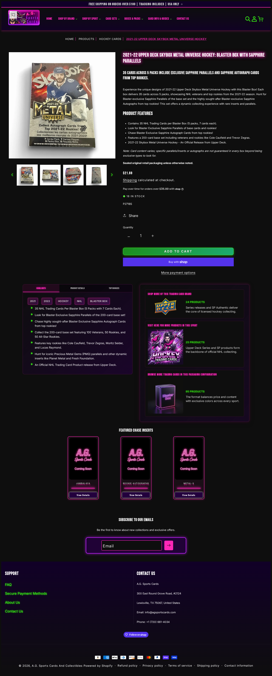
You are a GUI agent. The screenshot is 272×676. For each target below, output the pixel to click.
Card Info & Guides (158, 19)
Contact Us (14, 611)
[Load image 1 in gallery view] (27, 175)
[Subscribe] (168, 545)
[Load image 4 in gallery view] (96, 175)
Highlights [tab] (41, 288)
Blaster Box (99, 301)
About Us (12, 602)
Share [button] (133, 215)
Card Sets (111, 19)
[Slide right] (111, 175)
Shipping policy (208, 665)
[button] (67, 19)
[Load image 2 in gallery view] (50, 175)
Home (69, 39)
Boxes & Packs (132, 19)
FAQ (8, 584)
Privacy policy (153, 665)
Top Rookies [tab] (114, 288)
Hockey (63, 301)
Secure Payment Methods (26, 593)
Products (86, 39)
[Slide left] (12, 175)
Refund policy (128, 665)
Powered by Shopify (98, 665)
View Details (83, 494)
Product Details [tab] (78, 288)
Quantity (128, 227)
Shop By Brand (66, 19)
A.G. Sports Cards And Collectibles (57, 665)
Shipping (130, 180)
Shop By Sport (90, 19)
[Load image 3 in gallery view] (73, 175)
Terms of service (180, 665)
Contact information (238, 665)
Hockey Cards (110, 39)
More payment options (178, 272)
